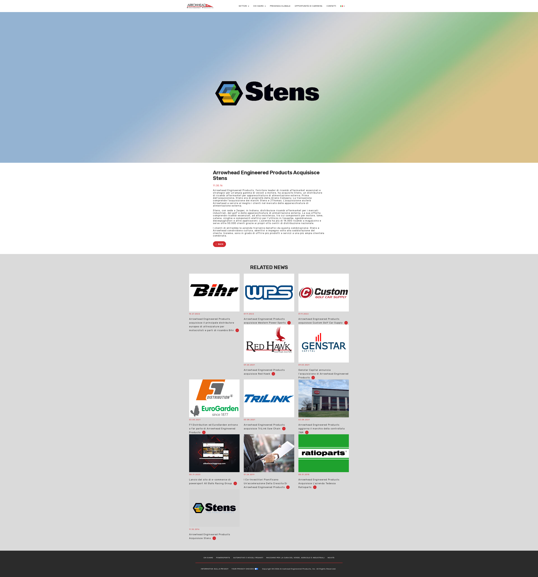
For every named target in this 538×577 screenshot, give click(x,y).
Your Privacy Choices (243, 569)
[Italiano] (342, 6)
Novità (331, 558)
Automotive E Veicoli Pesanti (248, 558)
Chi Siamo (258, 6)
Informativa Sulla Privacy (215, 569)
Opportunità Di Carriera (308, 6)
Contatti (331, 6)
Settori (243, 6)
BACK (220, 244)
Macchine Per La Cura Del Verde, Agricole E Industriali (295, 558)
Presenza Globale (280, 6)
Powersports (223, 558)
